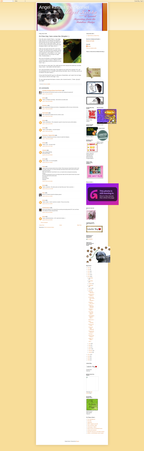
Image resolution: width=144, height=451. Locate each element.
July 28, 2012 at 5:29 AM (47, 154)
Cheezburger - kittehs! (91, 427)
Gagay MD (89, 422)
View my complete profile (91, 48)
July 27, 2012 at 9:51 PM (47, 131)
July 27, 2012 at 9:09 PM (47, 101)
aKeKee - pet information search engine (95, 433)
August (90, 288)
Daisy (43, 192)
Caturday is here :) (90, 310)
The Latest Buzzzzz (91, 419)
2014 (89, 273)
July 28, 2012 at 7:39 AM (47, 162)
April (90, 347)
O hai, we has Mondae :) (91, 332)
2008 (89, 359)
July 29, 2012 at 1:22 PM (47, 196)
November (91, 280)
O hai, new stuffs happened (91, 328)
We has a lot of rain (91, 325)
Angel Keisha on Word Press (93, 35)
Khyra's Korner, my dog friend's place (94, 428)
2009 (89, 358)
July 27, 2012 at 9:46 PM (47, 108)
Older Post (79, 225)
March (90, 348)
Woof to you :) (91, 319)
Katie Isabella (45, 112)
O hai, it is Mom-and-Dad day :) (91, 306)
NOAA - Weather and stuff (92, 423)
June (90, 343)
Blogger (77, 441)
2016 (89, 269)
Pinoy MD (89, 420)
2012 (89, 276)
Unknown (44, 150)
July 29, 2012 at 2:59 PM (47, 212)
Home (60, 225)
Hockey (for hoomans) (91, 430)
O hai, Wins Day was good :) (90, 313)
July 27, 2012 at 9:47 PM (47, 116)
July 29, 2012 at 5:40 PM (47, 219)
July (90, 290)
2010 (89, 356)
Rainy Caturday (90, 322)
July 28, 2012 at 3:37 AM (47, 146)
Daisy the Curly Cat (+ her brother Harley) (95, 431)
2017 (89, 267)
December (91, 278)
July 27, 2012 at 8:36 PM (47, 94)
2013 (89, 274)
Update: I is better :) (90, 339)
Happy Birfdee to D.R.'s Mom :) (91, 317)
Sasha (43, 166)
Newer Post (41, 225)
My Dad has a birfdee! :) (91, 295)
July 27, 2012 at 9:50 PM (47, 123)
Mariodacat (44, 105)
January (90, 352)
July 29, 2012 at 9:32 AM (47, 181)
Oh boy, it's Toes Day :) (91, 292)
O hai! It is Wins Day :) (91, 303)
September (91, 285)
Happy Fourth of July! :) (91, 336)
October (90, 283)
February (91, 350)
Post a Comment (44, 222)
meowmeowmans (46, 207)
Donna (43, 97)
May (90, 345)
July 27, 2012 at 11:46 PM (47, 138)
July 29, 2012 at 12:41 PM (47, 188)
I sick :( (89, 341)
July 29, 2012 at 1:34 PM (47, 203)
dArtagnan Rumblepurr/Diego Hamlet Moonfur (52, 90)
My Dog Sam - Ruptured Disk (48, 135)
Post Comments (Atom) (49, 227)
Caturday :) (90, 333)
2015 (89, 271)
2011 (89, 354)
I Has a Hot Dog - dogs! (92, 425)
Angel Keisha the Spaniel (64, 7)
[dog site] (92, 390)
